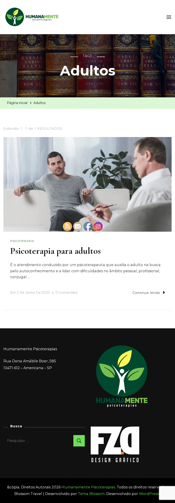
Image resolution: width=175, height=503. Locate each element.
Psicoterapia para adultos (55, 250)
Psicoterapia (22, 241)
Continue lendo (146, 293)
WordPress (149, 494)
